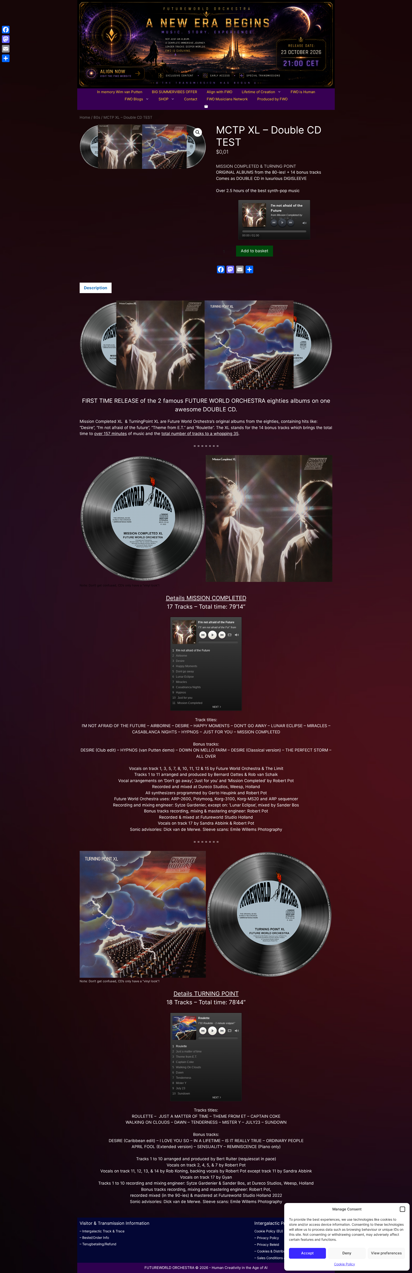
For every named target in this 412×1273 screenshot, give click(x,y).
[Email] (5, 49)
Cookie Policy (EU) (268, 1231)
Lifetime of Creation (258, 92)
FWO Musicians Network (227, 99)
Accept (307, 1253)
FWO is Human (303, 92)
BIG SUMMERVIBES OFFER (174, 92)
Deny (346, 1253)
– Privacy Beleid (266, 1244)
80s (96, 117)
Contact (190, 99)
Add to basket (254, 250)
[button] (402, 1209)
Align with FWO (219, 92)
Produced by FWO (272, 99)
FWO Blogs (134, 99)
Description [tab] (95, 287)
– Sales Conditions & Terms (275, 1258)
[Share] (5, 58)
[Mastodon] (5, 39)
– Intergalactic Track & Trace (102, 1231)
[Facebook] (5, 29)
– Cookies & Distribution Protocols (280, 1251)
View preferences (386, 1253)
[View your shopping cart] (206, 106)
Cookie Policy (344, 1264)
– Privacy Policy (266, 1238)
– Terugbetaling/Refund (98, 1244)
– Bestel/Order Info (94, 1237)
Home (85, 117)
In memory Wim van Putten (119, 92)
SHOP (164, 99)
